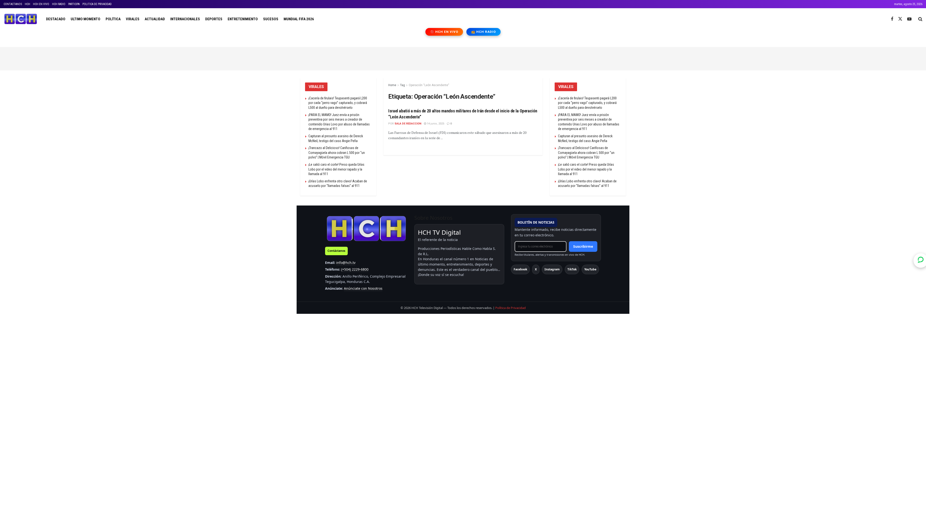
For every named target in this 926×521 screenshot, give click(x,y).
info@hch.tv (345, 262)
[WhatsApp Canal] (921, 260)
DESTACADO (55, 19)
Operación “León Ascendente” (429, 85)
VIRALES (132, 19)
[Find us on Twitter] (900, 19)
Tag (402, 85)
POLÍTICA (113, 19)
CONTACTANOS (13, 4)
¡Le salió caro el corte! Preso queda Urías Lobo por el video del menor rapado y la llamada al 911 (336, 169)
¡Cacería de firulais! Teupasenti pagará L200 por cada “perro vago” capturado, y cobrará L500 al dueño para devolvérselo (337, 103)
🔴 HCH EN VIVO (444, 32)
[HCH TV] (366, 228)
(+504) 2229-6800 (354, 269)
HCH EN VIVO (41, 4)
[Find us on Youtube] (909, 19)
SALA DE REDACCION (408, 123)
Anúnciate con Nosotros (363, 288)
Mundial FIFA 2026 (299, 19)
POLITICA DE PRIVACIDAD (97, 4)
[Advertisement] (463, 58)
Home (392, 85)
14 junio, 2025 (435, 123)
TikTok (572, 269)
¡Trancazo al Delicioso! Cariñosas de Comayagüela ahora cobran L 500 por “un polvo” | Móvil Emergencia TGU (336, 152)
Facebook (520, 269)
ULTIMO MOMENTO (85, 19)
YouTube (590, 269)
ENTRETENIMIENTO (243, 19)
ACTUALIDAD (155, 19)
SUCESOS (270, 19)
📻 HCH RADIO (483, 32)
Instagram (552, 269)
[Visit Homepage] (21, 19)
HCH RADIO (58, 4)
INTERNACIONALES (185, 19)
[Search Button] (920, 19)
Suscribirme (583, 246)
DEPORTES (213, 19)
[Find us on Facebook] (892, 19)
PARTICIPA (74, 4)
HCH (27, 4)
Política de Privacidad (510, 308)
